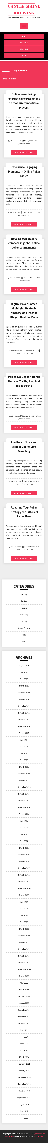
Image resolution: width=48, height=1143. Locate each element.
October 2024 (24, 800)
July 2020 (24, 1111)
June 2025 (24, 746)
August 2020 (24, 1104)
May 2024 (24, 834)
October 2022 (24, 962)
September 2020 (24, 1097)
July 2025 (24, 739)
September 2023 (24, 888)
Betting (24, 42)
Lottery (24, 621)
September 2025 (24, 726)
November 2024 (24, 793)
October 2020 (24, 1090)
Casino (24, 601)
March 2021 (24, 1057)
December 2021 (24, 1009)
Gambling (24, 49)
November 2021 (24, 1016)
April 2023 (24, 922)
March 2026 (24, 685)
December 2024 (24, 787)
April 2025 (24, 760)
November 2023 (24, 874)
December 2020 (24, 1077)
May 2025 (24, 753)
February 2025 (24, 773)
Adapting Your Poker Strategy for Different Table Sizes (24, 512)
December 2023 (24, 868)
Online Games (24, 628)
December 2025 (24, 706)
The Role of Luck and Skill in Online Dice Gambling (24, 446)
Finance (24, 607)
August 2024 (24, 814)
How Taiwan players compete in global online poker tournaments (24, 243)
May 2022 (24, 982)
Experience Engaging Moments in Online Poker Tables (24, 171)
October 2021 (24, 1023)
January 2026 (24, 699)
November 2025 (24, 712)
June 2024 (24, 827)
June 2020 (24, 1117)
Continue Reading (24, 152)
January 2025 (24, 780)
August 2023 (24, 895)
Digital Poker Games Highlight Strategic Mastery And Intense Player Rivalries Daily (24, 310)
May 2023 (24, 915)
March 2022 (24, 989)
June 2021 (24, 1036)
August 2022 (24, 976)
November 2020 (24, 1084)
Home (24, 36)
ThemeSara (38, 1136)
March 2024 (24, 847)
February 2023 (24, 935)
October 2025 (24, 719)
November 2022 (24, 955)
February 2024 (24, 854)
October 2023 (24, 881)
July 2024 (24, 820)
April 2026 (24, 679)
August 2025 (24, 733)
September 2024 (24, 807)
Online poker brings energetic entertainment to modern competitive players (24, 101)
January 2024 (24, 861)
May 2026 (24, 672)
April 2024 (24, 841)
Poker (38, 141)
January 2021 (24, 1070)
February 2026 (24, 692)
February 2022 (24, 996)
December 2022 (24, 949)
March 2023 (24, 928)
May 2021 (24, 1043)
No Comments (25, 143)
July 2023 (24, 901)
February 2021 (24, 1063)
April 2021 (24, 1050)
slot (24, 55)
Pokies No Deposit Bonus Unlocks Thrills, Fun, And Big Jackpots (24, 381)
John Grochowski (15, 141)
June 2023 (24, 908)
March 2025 (24, 766)
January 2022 (24, 1003)
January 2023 (24, 942)
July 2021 (24, 1030)
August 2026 (24, 665)
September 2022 (24, 969)
